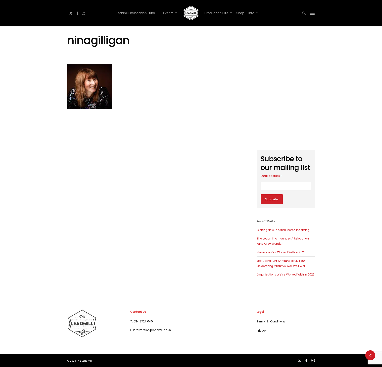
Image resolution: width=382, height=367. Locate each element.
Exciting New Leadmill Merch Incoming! (283, 230)
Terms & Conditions (271, 321)
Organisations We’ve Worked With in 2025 (285, 274)
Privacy (262, 331)
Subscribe (271, 199)
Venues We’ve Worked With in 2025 (281, 252)
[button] (312, 13)
